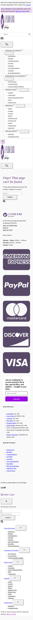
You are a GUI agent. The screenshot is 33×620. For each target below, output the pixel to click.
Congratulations (13, 61)
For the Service (12, 84)
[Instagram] (5, 487)
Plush (10, 100)
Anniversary (12, 56)
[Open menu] (3, 141)
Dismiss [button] (28, 5)
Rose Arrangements (14, 73)
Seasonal (6, 578)
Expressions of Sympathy (11, 550)
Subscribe (16, 399)
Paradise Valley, (11, 423)
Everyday (11, 65)
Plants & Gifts (8, 562)
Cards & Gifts (12, 102)
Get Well (10, 63)
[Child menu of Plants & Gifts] (24, 90)
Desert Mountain (12, 435)
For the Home (12, 81)
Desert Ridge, (11, 425)
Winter (10, 116)
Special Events (8, 602)
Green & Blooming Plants (15, 97)
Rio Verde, (10, 421)
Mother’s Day (12, 120)
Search (8, 517)
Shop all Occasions (9, 528)
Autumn (10, 113)
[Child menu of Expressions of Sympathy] (9, 79)
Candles (10, 92)
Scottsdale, (10, 414)
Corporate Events (13, 136)
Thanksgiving (12, 125)
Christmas (11, 128)
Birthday (10, 58)
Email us (5, 227)
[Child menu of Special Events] (24, 131)
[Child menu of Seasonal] (20, 106)
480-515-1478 (20, 11)
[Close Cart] (6, 501)
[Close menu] (1, 511)
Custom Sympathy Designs (16, 86)
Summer (10, 111)
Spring (10, 108)
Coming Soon (11, 471)
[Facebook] (2, 487)
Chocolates (11, 95)
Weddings (11, 134)
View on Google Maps (10, 225)
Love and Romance (13, 68)
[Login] (16, 39)
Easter (10, 123)
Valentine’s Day (12, 118)
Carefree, (10, 418)
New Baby (11, 70)
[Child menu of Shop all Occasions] (9, 53)
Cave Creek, (10, 416)
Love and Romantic (13, 461)
